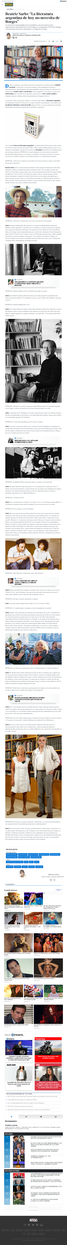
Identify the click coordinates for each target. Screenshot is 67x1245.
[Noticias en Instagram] (25, 1225)
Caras (12, 1230)
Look (63, 1230)
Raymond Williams (12, 857)
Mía (29, 1233)
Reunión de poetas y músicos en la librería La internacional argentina (29, 1110)
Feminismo (17, 866)
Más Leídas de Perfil (12, 1171)
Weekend (40, 1230)
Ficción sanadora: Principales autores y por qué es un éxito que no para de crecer (30, 699)
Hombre (34, 1230)
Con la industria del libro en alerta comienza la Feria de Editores (26, 582)
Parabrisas (48, 1230)
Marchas (31, 866)
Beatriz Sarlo (18, 154)
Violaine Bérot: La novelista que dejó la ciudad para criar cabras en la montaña (29, 283)
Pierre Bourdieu (55, 854)
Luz (24, 1233)
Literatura (10, 866)
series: (8, 860)
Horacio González (24, 857)
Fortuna (27, 1230)
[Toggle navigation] (2, 4)
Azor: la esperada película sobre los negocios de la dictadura (26, 1103)
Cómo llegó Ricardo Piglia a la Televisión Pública (22, 1100)
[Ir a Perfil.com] (63, 1)
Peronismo (39, 866)
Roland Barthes (44, 854)
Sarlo (22, 100)
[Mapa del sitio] (41, 1225)
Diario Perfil (5, 1230)
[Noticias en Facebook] (29, 1225)
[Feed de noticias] (37, 1225)
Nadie (26, 862)
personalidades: (11, 852)
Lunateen (34, 1233)
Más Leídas (9, 1134)
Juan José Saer (23, 854)
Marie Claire (19, 1230)
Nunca (36, 862)
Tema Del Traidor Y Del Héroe (15, 862)
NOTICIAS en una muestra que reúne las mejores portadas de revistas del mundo (32, 1096)
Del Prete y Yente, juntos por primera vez (20, 1106)
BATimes (41, 1233)
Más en (7, 1035)
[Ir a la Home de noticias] (33, 1220)
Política (25, 866)
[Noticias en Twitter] (33, 1225)
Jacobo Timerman (36, 857)
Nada (31, 862)
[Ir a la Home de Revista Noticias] (8, 4)
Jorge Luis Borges (12, 854)
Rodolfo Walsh (33, 854)
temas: (8, 864)
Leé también (19, 279)
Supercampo (56, 1230)
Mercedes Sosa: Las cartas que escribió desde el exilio (26, 441)
